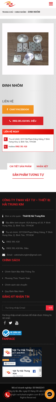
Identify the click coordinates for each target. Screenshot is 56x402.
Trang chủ (7, 12)
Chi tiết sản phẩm (21, 166)
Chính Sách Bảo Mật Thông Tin (20, 271)
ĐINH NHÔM (20, 12)
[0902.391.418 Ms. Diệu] (7, 395)
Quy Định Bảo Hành (14, 291)
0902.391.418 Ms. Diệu (24, 121)
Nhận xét (42, 166)
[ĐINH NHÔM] (28, 49)
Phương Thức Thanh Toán (17, 278)
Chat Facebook (19, 109)
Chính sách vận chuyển (16, 285)
